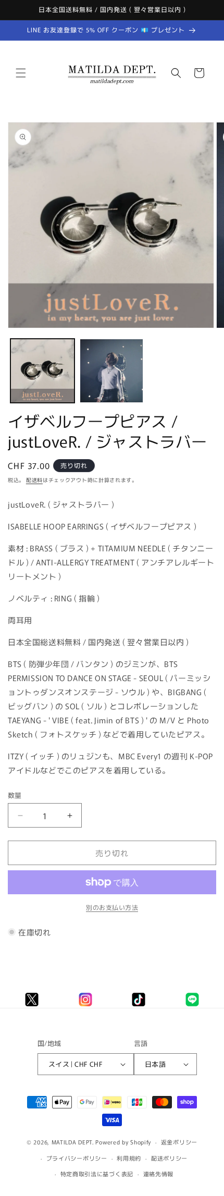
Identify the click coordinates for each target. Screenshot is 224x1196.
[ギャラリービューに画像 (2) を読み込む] (112, 371)
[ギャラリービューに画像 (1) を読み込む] (42, 371)
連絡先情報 (158, 1173)
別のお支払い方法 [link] (112, 907)
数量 (15, 795)
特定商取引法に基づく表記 (96, 1173)
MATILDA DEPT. (73, 1142)
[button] (20, 72)
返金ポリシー (179, 1142)
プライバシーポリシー (76, 1158)
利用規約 (129, 1158)
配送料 (34, 480)
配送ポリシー (169, 1158)
